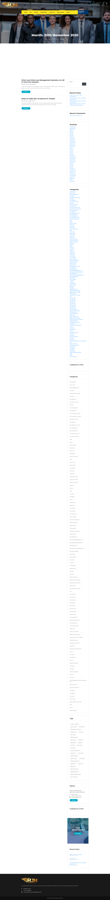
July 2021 (71, 148)
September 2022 (73, 128)
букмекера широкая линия (75, 774)
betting (71, 221)
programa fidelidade (74, 755)
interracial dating (73, 279)
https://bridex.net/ (73, 267)
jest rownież (72, 745)
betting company (73, 726)
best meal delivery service (75, 217)
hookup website (73, 264)
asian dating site (73, 200)
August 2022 (72, 129)
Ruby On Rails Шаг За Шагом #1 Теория (38, 99)
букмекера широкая (74, 771)
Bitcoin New (72, 224)
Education (71, 244)
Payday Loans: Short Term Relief (76, 95)
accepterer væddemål (74, 724)
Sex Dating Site (73, 329)
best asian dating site (74, 204)
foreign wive (72, 253)
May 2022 (71, 134)
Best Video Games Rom (74, 219)
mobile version (73, 753)
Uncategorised (72, 346)
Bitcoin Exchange (73, 223)
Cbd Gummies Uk (73, 96)
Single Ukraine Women (74, 332)
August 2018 (72, 178)
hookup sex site (73, 263)
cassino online (73, 734)
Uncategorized (72, 348)
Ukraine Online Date (73, 343)
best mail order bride (74, 216)
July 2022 (71, 131)
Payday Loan (72, 315)
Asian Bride (72, 198)
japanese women (73, 285)
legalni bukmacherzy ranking (75, 290)
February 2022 (72, 138)
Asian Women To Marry (74, 201)
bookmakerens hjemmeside (75, 729)
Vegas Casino (80, 763)
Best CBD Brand (73, 206)
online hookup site (73, 312)
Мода (71, 353)
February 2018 (72, 181)
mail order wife (72, 303)
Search (71, 81)
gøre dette (80, 742)
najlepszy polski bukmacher (75, 310)
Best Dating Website (73, 214)
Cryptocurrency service (74, 240)
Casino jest (81, 732)
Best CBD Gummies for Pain (75, 207)
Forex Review (72, 254)
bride (71, 230)
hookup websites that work (75, 266)
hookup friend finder (73, 262)
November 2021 (73, 142)
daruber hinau (73, 739)
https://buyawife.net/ (73, 269)
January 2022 (72, 139)
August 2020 (72, 162)
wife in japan (72, 349)
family (71, 246)
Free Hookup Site (73, 257)
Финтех (71, 355)
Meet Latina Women (73, 309)
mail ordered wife (73, 306)
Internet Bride (72, 277)
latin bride (72, 286)
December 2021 (73, 141)
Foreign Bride (72, 252)
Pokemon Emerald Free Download (76, 319)
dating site (72, 243)
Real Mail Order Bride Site (75, 322)
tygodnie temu (73, 763)
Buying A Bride (72, 233)
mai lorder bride (73, 297)
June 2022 (71, 132)
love (70, 296)
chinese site (72, 236)
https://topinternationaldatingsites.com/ (77, 274)
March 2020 (72, 168)
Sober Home (72, 333)
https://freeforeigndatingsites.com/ (76, 270)
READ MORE (74, 800)
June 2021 (71, 149)
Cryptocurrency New (74, 239)
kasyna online (79, 745)
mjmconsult (72, 115)
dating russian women (74, 241)
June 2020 (71, 165)
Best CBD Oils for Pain (74, 210)
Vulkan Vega (72, 766)
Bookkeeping (33, 84)
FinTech (71, 250)
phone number (81, 753)
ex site (71, 330)
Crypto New (72, 237)
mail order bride (73, 299)
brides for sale (72, 231)
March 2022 (72, 136)
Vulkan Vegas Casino (74, 769)
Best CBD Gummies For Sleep (75, 208)
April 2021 (71, 152)
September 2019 (73, 174)
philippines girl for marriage (75, 317)
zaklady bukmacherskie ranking (75, 352)
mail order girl (72, 302)
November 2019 (73, 171)
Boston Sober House (74, 229)
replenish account (73, 758)
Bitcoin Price (72, 226)
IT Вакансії (33, 100)
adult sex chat (72, 193)
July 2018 (71, 179)
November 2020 (73, 158)
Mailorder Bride (73, 307)
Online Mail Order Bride (74, 313)
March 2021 (72, 154)
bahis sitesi (72, 203)
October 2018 (72, 177)
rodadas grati (82, 758)
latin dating (72, 287)
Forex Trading (72, 256)
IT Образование (73, 283)
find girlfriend (72, 249)
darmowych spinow (74, 737)
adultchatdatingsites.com (74, 194)
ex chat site (72, 328)
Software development (74, 336)
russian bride (72, 323)
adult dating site (73, 191)
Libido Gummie (73, 293)
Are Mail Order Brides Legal (75, 197)
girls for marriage (73, 259)
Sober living (72, 335)
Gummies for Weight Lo (74, 260)
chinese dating (72, 234)
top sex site (72, 339)
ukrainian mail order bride (74, 345)
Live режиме (72, 747)
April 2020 (71, 167)
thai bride (72, 338)
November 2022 (73, 126)
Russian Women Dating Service (76, 325)
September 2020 (73, 161)
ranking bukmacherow (74, 320)
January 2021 (72, 155)
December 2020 (73, 156)
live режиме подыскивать (75, 750)
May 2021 (71, 151)
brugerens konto (73, 732)
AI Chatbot (72, 196)
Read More (25, 91)
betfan (71, 220)
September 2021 (73, 145)
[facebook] (103, 3)
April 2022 (71, 135)
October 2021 (72, 144)
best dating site (73, 211)
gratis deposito (73, 742)
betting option (82, 726)
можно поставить (74, 776)
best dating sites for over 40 (75, 213)
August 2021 (72, 146)
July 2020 (71, 164)
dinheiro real (80, 739)
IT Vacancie (72, 280)
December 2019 (73, 169)
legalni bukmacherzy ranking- (75, 292)
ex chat (71, 326)
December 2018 (73, 175)
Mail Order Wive (73, 305)
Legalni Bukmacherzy (74, 289)
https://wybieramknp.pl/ (74, 276)
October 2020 (72, 159)
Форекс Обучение (73, 356)
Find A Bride (72, 247)
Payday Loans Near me (74, 316)
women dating (72, 350)
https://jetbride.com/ (73, 273)
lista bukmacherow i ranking (75, 295)
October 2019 (72, 172)
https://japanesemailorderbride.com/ (76, 272)
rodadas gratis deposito (74, 761)
